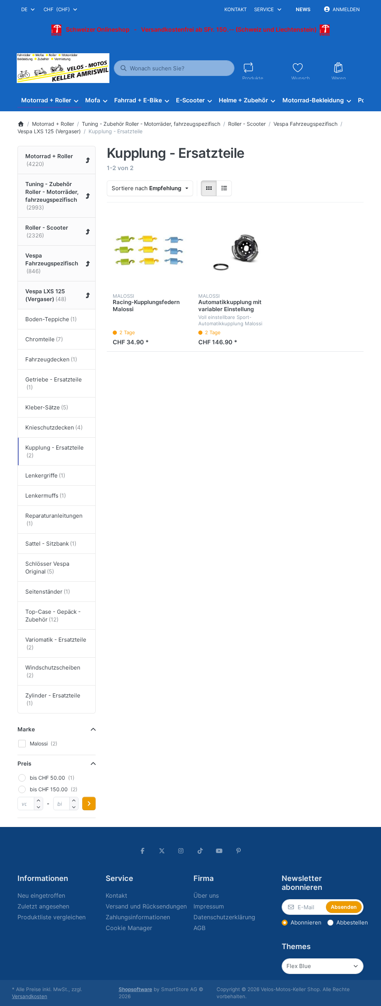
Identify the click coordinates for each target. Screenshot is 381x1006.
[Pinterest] (238, 851)
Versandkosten (29, 996)
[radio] (209, 188)
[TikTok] (200, 851)
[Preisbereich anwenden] (89, 803)
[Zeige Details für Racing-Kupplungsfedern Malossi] (149, 251)
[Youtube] (219, 851)
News (303, 9)
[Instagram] (181, 851)
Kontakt (235, 9)
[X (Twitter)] (162, 851)
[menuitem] (49, 100)
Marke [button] (26, 729)
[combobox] (28, 9)
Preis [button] (24, 763)
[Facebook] (142, 851)
